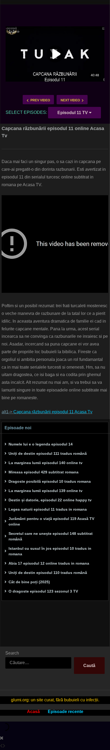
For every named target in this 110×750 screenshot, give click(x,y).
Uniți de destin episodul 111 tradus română (48, 453)
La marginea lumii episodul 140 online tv (45, 463)
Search (12, 653)
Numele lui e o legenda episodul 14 (41, 444)
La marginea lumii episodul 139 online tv (45, 491)
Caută (89, 665)
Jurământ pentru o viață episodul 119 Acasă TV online (51, 521)
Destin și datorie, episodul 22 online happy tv (50, 500)
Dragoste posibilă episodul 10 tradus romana (50, 481)
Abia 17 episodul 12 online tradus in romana (49, 563)
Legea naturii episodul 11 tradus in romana (48, 509)
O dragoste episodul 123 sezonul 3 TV (43, 591)
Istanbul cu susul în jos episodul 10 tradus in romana (50, 551)
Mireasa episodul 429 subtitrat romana (43, 472)
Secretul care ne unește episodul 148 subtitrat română (51, 536)
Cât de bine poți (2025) (29, 582)
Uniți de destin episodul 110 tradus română (48, 572)
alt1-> (47, 412)
